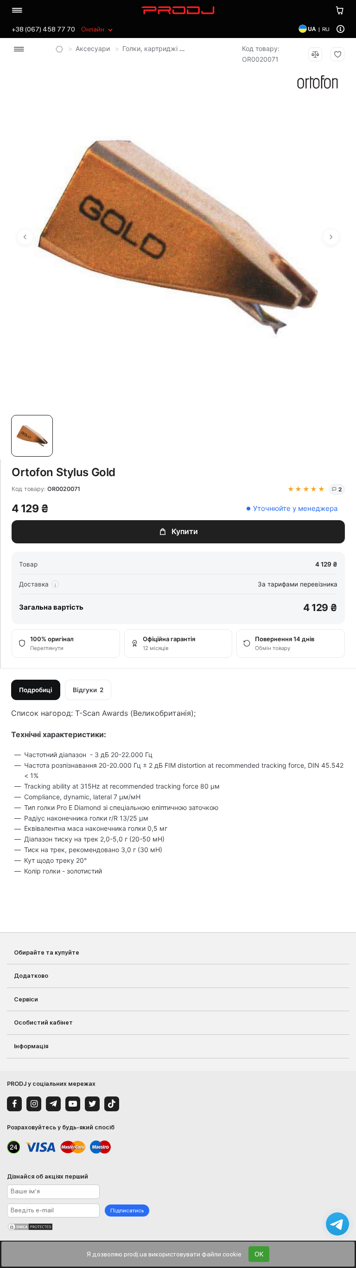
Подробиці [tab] (35, 690)
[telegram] (53, 1103)
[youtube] (72, 1103)
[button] (34, 437)
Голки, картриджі (150, 48)
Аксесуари (93, 48)
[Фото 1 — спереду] (32, 436)
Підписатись (127, 1210)
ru (326, 29)
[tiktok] (111, 1103)
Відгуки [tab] (88, 690)
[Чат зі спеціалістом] (337, 1224)
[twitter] (92, 1103)
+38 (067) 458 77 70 (43, 29)
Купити (185, 531)
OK (258, 1254)
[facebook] (14, 1103)
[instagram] (33, 1103)
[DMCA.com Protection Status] (178, 1226)
